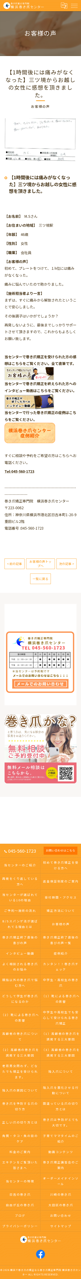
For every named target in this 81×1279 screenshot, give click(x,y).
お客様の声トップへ (40, 563)
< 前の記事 (14, 563)
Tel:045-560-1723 (19, 471)
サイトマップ (61, 1226)
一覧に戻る (40, 578)
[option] (40, 140)
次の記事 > (66, 563)
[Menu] (74, 6)
